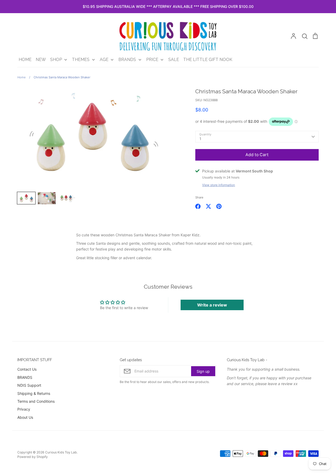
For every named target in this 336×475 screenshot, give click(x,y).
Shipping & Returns (33, 393)
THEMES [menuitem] (81, 59)
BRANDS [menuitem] (127, 59)
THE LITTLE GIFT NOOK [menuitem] (207, 59)
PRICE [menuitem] (152, 59)
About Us (25, 417)
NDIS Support (29, 385)
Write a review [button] (212, 305)
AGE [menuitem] (104, 59)
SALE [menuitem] (173, 59)
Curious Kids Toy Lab (61, 452)
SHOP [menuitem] (56, 59)
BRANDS (24, 377)
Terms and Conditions (36, 401)
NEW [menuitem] (41, 59)
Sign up (203, 371)
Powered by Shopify (32, 457)
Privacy (23, 409)
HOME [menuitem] (25, 59)
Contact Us (26, 369)
